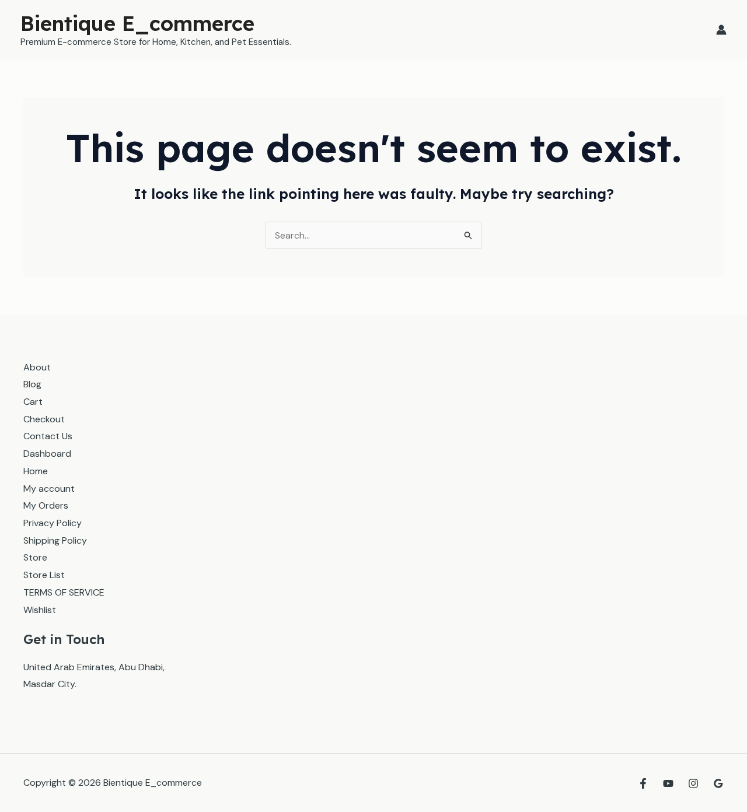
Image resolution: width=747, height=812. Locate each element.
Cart (33, 402)
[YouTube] (668, 783)
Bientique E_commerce (137, 23)
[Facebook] (643, 783)
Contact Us (47, 436)
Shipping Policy (55, 540)
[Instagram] (693, 783)
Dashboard (47, 453)
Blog (32, 384)
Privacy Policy (52, 523)
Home (35, 471)
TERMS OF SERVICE (63, 592)
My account (49, 488)
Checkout (44, 419)
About (37, 367)
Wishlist (39, 610)
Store (35, 557)
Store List (44, 575)
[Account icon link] (721, 29)
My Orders (45, 505)
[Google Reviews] (718, 783)
